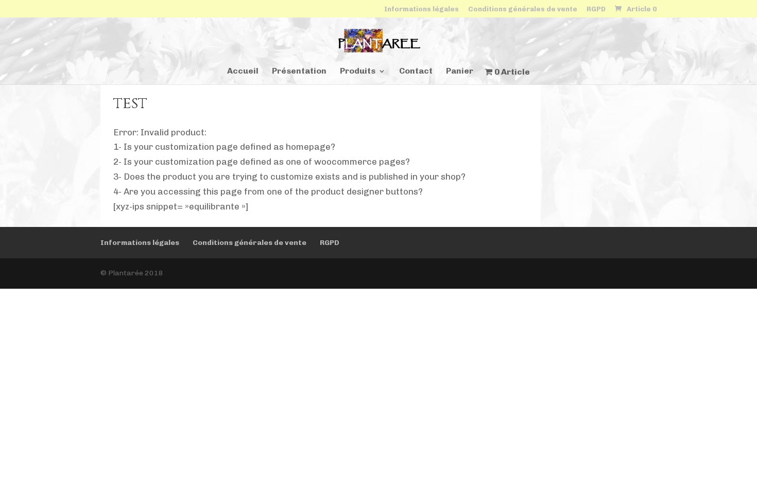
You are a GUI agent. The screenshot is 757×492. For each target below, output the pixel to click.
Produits (357, 71)
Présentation (299, 71)
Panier (459, 71)
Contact (416, 71)
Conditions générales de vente (522, 9)
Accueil (243, 71)
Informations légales (421, 9)
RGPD (596, 9)
